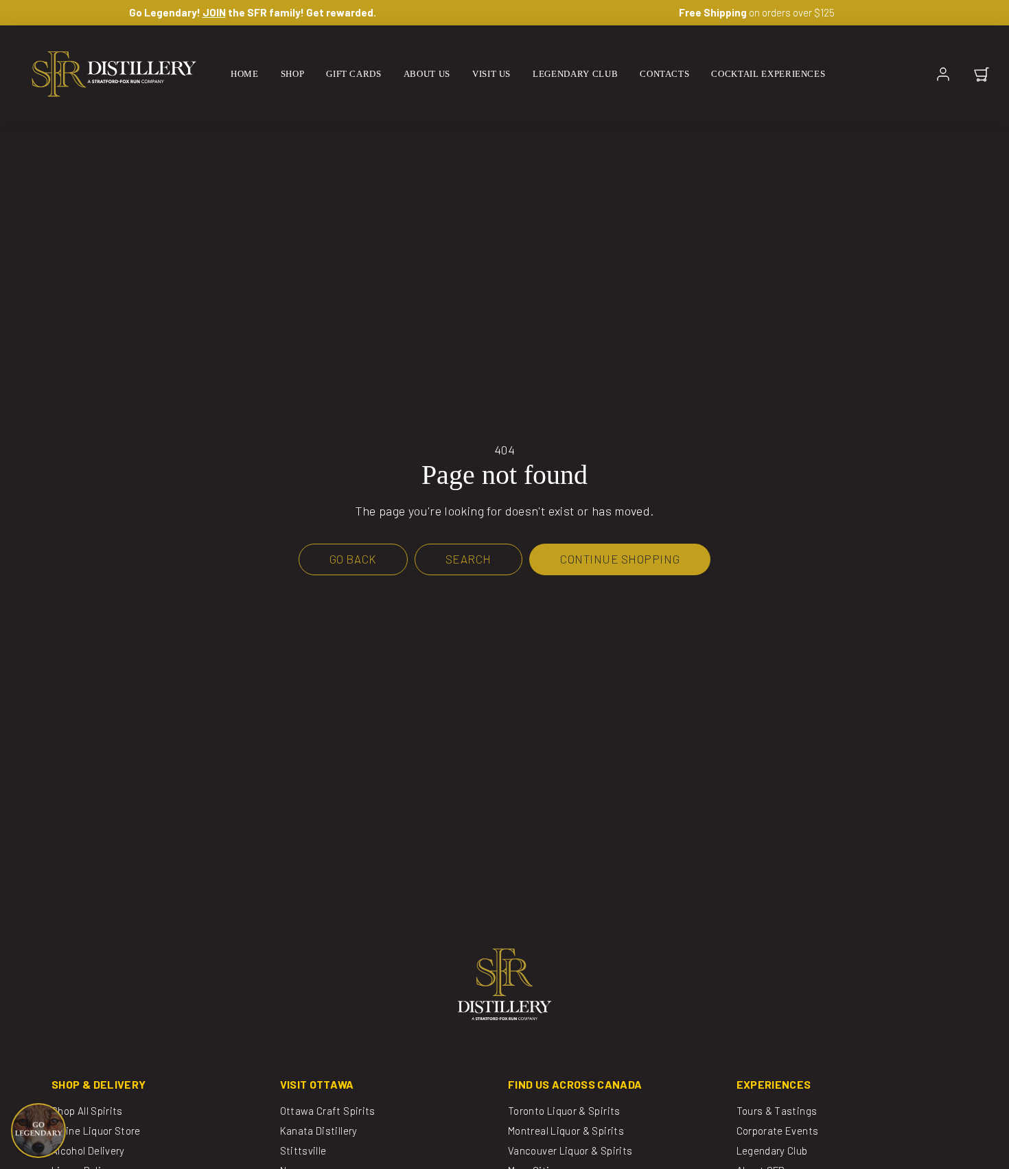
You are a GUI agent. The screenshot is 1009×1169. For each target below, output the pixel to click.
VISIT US (491, 74)
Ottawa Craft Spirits (327, 1110)
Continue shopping (620, 559)
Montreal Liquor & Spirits (566, 1130)
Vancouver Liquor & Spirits (570, 1150)
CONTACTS (664, 74)
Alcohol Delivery (88, 1150)
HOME (245, 74)
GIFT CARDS (354, 74)
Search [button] (468, 559)
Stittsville (303, 1150)
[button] (981, 74)
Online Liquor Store (96, 1130)
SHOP (293, 74)
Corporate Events (778, 1130)
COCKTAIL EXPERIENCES (768, 74)
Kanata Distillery (319, 1130)
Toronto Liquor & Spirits (564, 1110)
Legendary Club (772, 1150)
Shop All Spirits (87, 1110)
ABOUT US (427, 74)
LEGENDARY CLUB (575, 74)
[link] (943, 74)
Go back (353, 559)
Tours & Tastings (777, 1110)
